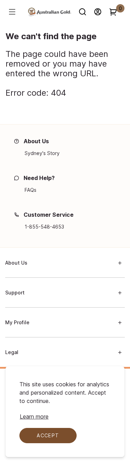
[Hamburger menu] (13, 11)
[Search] (85, 11)
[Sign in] (101, 11)
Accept (48, 435)
